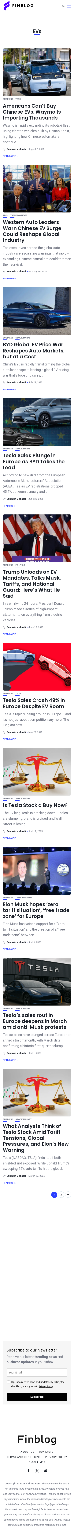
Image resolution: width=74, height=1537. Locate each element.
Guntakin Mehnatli (16, 149)
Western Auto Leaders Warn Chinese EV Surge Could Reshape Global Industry (32, 231)
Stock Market (23, 338)
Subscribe (37, 1397)
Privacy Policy (46, 1386)
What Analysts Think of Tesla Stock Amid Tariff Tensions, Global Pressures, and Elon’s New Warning (36, 1138)
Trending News (18, 215)
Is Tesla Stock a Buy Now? (35, 805)
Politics (20, 565)
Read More (9, 156)
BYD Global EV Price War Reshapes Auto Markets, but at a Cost (34, 350)
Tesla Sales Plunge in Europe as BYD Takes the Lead (34, 461)
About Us (27, 1452)
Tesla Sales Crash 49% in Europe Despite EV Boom (34, 703)
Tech (18, 99)
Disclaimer (37, 1462)
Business (8, 99)
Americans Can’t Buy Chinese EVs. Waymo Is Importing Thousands (32, 112)
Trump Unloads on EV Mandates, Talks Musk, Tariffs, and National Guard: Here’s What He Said (32, 584)
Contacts (46, 1452)
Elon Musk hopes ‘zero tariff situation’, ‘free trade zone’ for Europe (36, 910)
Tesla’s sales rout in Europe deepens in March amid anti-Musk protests (35, 1021)
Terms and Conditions (24, 1457)
